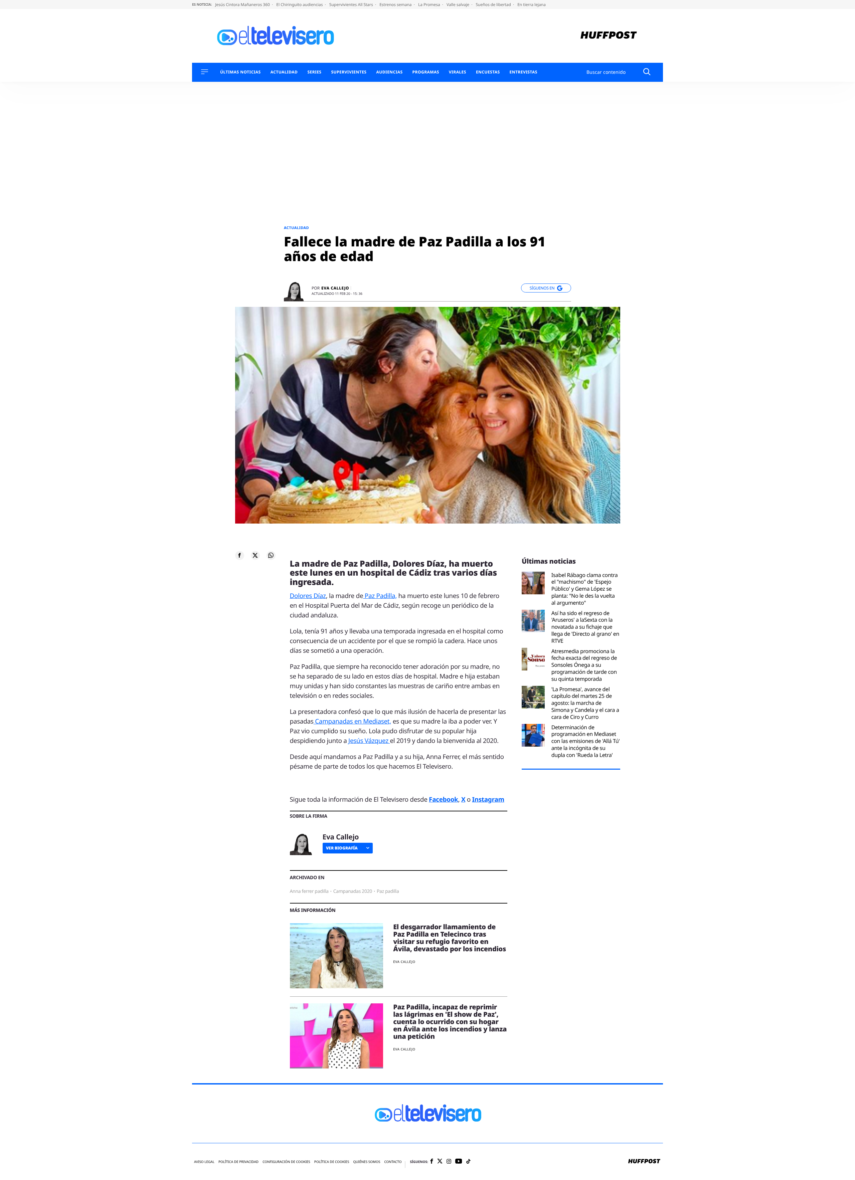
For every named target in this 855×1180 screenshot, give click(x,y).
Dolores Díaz (308, 595)
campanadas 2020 (352, 891)
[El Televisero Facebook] (431, 1162)
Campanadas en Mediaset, (352, 721)
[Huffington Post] (608, 35)
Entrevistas (523, 72)
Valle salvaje (458, 4)
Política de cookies (331, 1162)
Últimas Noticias (240, 72)
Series (314, 72)
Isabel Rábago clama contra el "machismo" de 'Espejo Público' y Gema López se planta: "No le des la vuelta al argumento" (584, 589)
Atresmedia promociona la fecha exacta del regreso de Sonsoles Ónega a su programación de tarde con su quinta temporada (584, 665)
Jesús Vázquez (369, 740)
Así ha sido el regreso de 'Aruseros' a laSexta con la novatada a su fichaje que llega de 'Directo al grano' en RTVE (585, 627)
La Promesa (429, 4)
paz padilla (388, 891)
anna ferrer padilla (309, 891)
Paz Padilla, (380, 595)
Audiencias (389, 72)
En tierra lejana (531, 4)
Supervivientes (348, 72)
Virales (457, 72)
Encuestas (488, 72)
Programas (425, 72)
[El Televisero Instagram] (449, 1162)
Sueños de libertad (494, 4)
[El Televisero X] (440, 1162)
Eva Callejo (335, 288)
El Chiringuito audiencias (300, 4)
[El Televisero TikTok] (468, 1162)
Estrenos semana (396, 4)
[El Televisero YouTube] (458, 1161)
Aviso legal (204, 1162)
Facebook (443, 799)
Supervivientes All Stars (351, 4)
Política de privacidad (238, 1162)
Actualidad (284, 72)
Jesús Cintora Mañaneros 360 (243, 4)
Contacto (392, 1162)
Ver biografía (342, 848)
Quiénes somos (366, 1162)
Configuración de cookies (286, 1162)
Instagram (488, 799)
